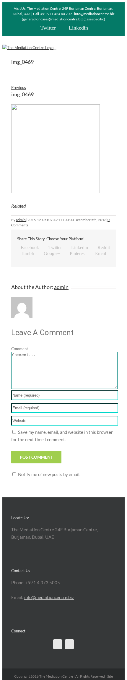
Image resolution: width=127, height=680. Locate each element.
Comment (19, 348)
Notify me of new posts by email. (49, 474)
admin (21, 220)
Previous (18, 87)
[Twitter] (57, 644)
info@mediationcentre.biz (49, 597)
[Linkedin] (69, 644)
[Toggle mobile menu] (54, 48)
